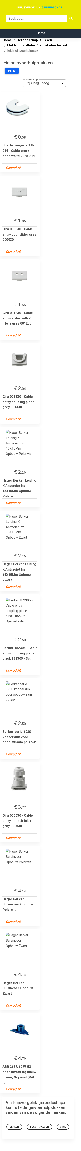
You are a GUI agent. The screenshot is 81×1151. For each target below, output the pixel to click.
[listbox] (44, 83)
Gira (63, 1126)
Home (41, 33)
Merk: (11, 71)
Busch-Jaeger (39, 1126)
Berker (14, 1126)
